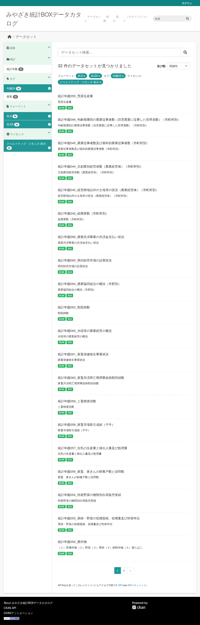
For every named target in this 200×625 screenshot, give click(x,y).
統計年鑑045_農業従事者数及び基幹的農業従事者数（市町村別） (103, 143)
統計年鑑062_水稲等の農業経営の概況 (85, 330)
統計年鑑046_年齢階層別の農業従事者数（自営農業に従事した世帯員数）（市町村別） (119, 119)
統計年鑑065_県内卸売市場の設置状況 (85, 260)
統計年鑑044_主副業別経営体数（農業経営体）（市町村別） (100, 166)
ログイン (187, 3)
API (120, 585)
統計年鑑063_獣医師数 (74, 307)
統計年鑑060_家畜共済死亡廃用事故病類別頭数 (91, 377)
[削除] (84, 75)
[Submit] (187, 19)
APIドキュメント (137, 585)
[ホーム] (10, 36)
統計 (116, 18)
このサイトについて (135, 18)
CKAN (138, 607)
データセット (92, 18)
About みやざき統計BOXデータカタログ (28, 603)
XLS (70, 107)
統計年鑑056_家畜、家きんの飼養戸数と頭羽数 (91, 471)
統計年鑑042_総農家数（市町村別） (83, 213)
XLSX (61, 107)
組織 (106, 18)
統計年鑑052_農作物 (72, 541)
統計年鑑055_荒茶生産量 (75, 96)
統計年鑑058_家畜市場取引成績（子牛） (86, 424)
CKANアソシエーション (18, 613)
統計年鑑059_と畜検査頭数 (77, 401)
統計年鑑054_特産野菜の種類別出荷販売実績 (89, 494)
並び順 (161, 66)
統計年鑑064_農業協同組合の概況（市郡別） (89, 283)
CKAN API (10, 608)
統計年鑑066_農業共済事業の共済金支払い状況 (91, 236)
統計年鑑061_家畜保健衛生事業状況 (83, 354)
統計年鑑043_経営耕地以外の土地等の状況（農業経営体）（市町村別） (108, 190)
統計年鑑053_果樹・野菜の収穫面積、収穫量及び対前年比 (99, 518)
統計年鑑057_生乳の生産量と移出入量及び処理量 (92, 448)
